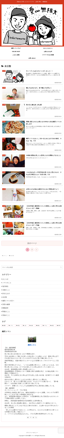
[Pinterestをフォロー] (31, 417)
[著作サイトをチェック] (28, 417)
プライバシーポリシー (32, 432)
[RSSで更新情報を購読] (36, 417)
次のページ (32, 243)
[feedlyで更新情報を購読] (33, 417)
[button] (61, 267)
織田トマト (32, 345)
